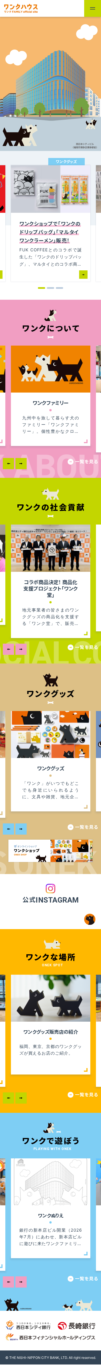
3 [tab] (59, 288)
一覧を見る (86, 461)
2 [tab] (50, 288)
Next (21, 463)
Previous (8, 463)
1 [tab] (41, 288)
